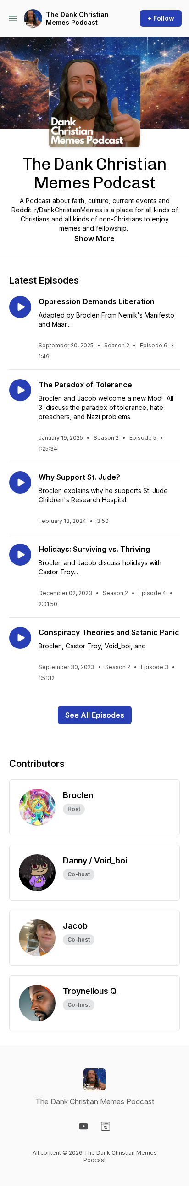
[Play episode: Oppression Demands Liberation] (20, 307)
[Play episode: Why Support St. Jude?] (20, 482)
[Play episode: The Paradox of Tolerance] (20, 390)
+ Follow (160, 18)
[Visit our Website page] (105, 1126)
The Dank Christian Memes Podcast (77, 19)
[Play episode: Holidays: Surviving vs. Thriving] (20, 555)
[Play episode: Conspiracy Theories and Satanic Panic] (20, 638)
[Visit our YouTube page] (83, 1126)
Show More (94, 238)
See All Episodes (94, 715)
